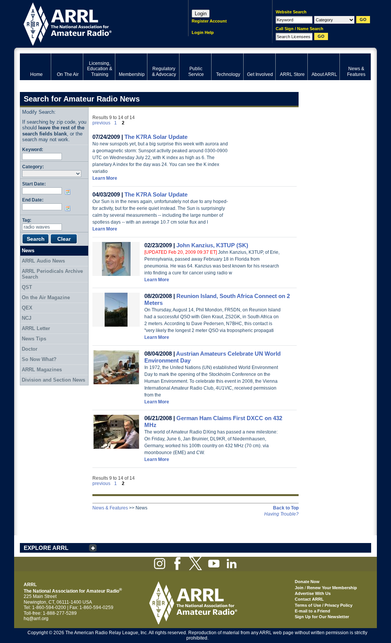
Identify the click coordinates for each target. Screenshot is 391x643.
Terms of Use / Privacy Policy (323, 605)
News (28, 250)
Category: (33, 166)
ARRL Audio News (43, 261)
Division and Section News (53, 380)
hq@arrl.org (36, 618)
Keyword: (32, 149)
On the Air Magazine (46, 297)
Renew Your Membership (332, 587)
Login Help (203, 32)
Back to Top (286, 508)
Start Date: (34, 183)
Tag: (26, 220)
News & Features (110, 508)
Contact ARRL (309, 599)
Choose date (69, 192)
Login (201, 13)
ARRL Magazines (42, 369)
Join (299, 587)
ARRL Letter (36, 328)
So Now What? (39, 359)
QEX (27, 308)
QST (27, 287)
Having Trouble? (281, 514)
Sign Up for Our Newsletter (322, 616)
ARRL (94, 23)
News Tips (34, 339)
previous (101, 123)
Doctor (29, 349)
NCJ (26, 318)
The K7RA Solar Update (155, 137)
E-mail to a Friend (312, 611)
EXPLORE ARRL (46, 548)
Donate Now (307, 581)
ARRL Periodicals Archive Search (52, 274)
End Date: (33, 199)
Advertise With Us (313, 593)
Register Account (209, 21)
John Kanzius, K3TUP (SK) (212, 245)
